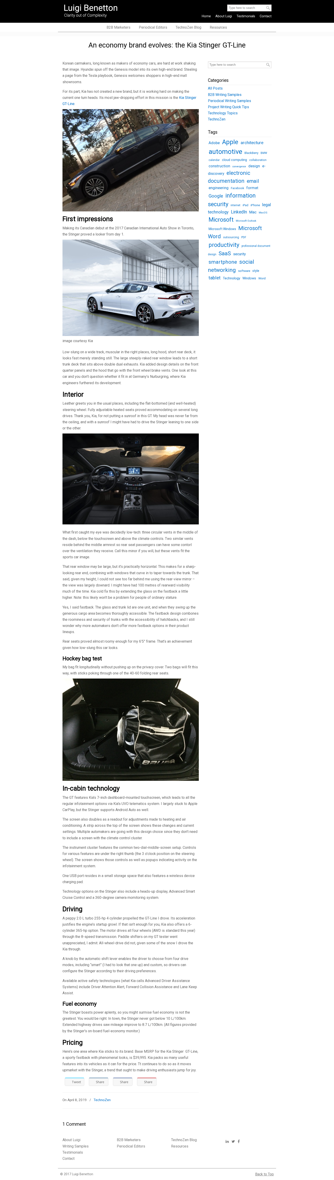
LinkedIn (239, 212)
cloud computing (234, 160)
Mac (253, 212)
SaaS (225, 253)
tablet (215, 278)
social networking (231, 265)
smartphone (223, 262)
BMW (264, 153)
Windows (249, 278)
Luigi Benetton (93, 10)
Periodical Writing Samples (229, 101)
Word (262, 278)
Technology (231, 278)
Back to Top (264, 1174)
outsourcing (231, 237)
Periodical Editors (131, 1146)
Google (216, 196)
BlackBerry (251, 153)
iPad (245, 205)
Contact (266, 16)
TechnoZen (102, 1100)
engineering (219, 188)
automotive (225, 151)
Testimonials (246, 16)
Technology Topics (223, 113)
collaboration (258, 160)
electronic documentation (229, 177)
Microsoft (221, 219)
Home (206, 16)
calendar (214, 160)
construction (219, 166)
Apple (230, 142)
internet (235, 205)
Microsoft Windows (222, 229)
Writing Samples (75, 1146)
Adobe (214, 142)
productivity (224, 244)
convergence (239, 166)
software (244, 271)
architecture (252, 142)
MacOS (263, 212)
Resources (179, 1146)
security (239, 254)
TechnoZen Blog (184, 1140)
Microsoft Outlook (246, 220)
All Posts (215, 88)
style (255, 271)
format (252, 188)
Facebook (237, 188)
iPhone (255, 205)
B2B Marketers (129, 1140)
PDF (243, 237)
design (254, 166)
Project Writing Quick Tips (228, 107)
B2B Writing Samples (225, 95)
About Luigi (223, 16)
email (253, 181)
